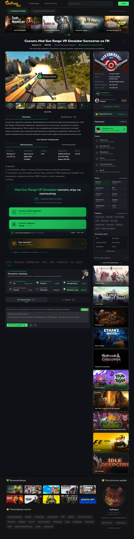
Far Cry (114, 247)
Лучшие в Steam (119, 217)
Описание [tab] (26, 117)
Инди (52, 262)
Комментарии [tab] (27, 300)
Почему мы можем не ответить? (58, 309)
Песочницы (114, 221)
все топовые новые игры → (118, 11)
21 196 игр (123, 121)
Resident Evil (99, 247)
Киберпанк (119, 224)
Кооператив (110, 224)
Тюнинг (97, 228)
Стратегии (11, 522)
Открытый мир (99, 217)
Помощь (34, 3)
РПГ (63, 517)
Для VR (79, 262)
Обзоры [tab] (69, 300)
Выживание (105, 221)
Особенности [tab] (68, 117)
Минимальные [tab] (26, 145)
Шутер (118, 77)
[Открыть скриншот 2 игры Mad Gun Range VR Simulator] (31, 106)
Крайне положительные (23, 527)
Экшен (44, 262)
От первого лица (32, 262)
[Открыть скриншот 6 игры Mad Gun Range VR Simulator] (72, 106)
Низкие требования (15, 517)
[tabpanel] (47, 128)
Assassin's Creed (101, 242)
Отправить (17, 325)
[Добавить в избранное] (125, 40)
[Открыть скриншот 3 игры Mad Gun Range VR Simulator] (41, 106)
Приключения (62, 262)
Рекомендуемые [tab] (69, 145)
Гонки (67, 522)
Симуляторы (113, 79)
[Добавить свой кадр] (87, 106)
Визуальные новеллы (108, 228)
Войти (124, 4)
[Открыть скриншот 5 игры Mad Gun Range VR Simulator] (62, 106)
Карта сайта (108, 523)
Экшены (112, 77)
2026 (9, 527)
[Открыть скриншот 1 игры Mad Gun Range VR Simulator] (20, 106)
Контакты (51, 3)
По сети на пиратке (84, 517)
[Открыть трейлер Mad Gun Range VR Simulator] (10, 106)
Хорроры (22, 522)
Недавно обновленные (44, 11)
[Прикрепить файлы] (30, 325)
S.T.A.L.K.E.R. (116, 242)
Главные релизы (18, 11)
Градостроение (100, 224)
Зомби (97, 221)
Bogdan (103, 101)
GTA (97, 238)
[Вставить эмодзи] (35, 325)
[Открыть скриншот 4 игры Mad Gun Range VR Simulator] (51, 106)
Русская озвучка (44, 522)
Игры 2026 (109, 217)
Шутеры (28, 517)
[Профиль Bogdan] (97, 100)
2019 (72, 262)
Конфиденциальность (114, 528)
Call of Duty (115, 238)
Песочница (57, 522)
